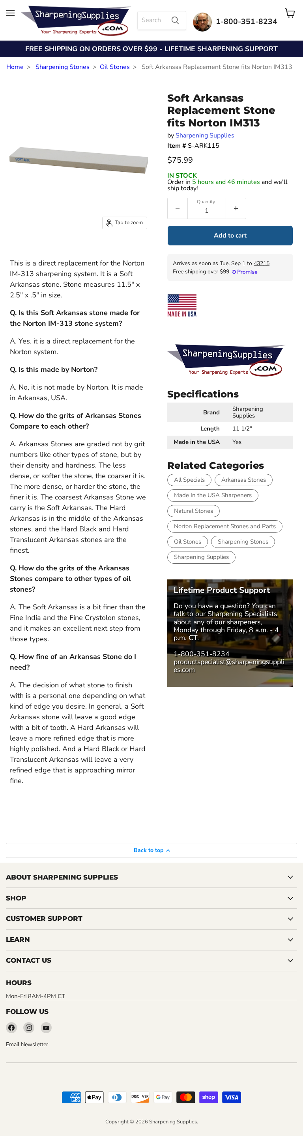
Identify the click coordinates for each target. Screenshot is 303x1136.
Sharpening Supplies (205, 135)
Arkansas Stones (243, 480)
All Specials (189, 480)
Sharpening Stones (63, 67)
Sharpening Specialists (242, 613)
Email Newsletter (27, 1044)
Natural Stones (193, 511)
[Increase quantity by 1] (236, 208)
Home (15, 67)
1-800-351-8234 (202, 654)
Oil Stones (115, 67)
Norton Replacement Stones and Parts (225, 526)
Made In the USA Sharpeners (213, 495)
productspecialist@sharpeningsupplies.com (229, 665)
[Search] (175, 20)
